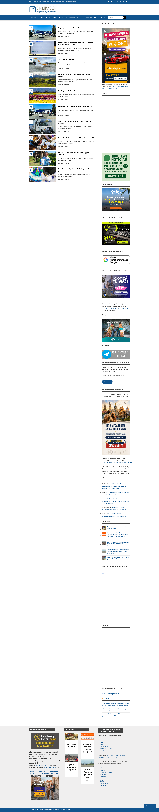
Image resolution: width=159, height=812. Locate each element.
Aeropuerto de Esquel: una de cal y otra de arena (75, 106)
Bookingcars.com (42, 765)
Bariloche (109, 755)
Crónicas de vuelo (76, 17)
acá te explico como (51, 767)
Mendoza (101, 757)
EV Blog (106, 698)
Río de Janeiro (105, 746)
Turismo (89, 17)
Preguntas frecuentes (71, 1)
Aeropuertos (46, 17)
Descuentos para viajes (58, 1)
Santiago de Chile (106, 749)
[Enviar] (124, 17)
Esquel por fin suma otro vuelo (69, 28)
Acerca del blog (37, 1)
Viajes (96, 17)
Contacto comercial (47, 1)
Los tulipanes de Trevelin (67, 91)
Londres (103, 751)
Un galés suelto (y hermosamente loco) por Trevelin (73, 154)
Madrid (102, 744)
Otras (103, 18)
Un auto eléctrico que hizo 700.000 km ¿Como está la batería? (114, 715)
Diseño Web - (66, 809)
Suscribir (107, 382)
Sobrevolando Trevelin (66, 59)
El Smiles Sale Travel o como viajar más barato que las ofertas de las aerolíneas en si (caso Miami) (115, 486)
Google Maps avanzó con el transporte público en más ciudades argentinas (75, 44)
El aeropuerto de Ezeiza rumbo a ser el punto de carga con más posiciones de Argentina (115, 705)
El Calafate (116, 757)
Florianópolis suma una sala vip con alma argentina (118, 527)
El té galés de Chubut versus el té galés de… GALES (76, 138)
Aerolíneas (34, 17)
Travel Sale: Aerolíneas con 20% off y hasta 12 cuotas (118, 558)
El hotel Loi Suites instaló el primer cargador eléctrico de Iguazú (115, 710)
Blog (30, 1)
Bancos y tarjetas (60, 17)
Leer (71, 750)
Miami (102, 742)
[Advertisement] (96, 9)
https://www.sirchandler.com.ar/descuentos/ (117, 462)
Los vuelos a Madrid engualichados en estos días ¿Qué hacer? (115, 494)
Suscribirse (149, 806)
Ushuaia (122, 755)
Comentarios (110, 538)
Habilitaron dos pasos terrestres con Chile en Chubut (74, 75)
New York (103, 774)
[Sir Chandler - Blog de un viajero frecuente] (42, 9)
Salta (116, 755)
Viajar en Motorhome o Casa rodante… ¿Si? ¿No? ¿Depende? (75, 122)
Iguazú (109, 757)
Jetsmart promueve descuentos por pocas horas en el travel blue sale (118, 550)
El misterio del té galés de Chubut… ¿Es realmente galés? (75, 170)
